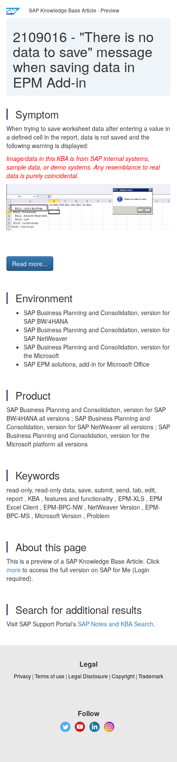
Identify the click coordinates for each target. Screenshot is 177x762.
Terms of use (49, 676)
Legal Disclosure (88, 676)
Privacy (22, 676)
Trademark (150, 676)
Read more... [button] (30, 263)
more (13, 569)
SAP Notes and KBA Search (115, 623)
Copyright (123, 676)
